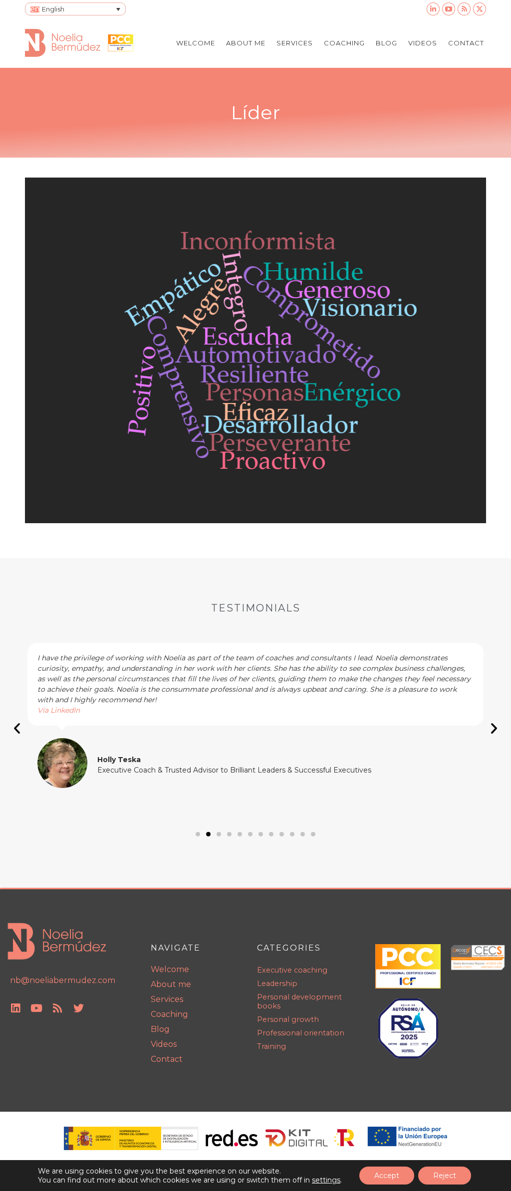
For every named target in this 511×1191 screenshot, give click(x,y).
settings (326, 1180)
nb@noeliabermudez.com (62, 980)
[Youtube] (36, 1008)
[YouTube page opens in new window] (448, 8)
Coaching (169, 1014)
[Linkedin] (15, 1008)
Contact (167, 1059)
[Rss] (57, 1008)
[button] (17, 728)
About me (171, 984)
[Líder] (255, 350)
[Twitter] (78, 1008)
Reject (444, 1175)
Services (167, 999)
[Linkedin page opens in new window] (433, 8)
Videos (164, 1044)
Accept (386, 1175)
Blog (160, 1029)
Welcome (170, 969)
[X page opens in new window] (479, 8)
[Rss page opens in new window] (464, 8)
